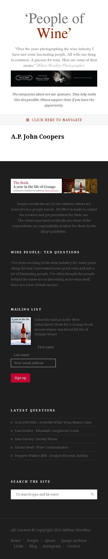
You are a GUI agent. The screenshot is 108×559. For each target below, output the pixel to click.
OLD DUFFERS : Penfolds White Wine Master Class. (53, 422)
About (50, 541)
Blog (33, 546)
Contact (73, 546)
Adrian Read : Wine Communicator (41, 447)
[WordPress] (54, 192)
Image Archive (74, 541)
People (33, 541)
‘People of (54, 26)
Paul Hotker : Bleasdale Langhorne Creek (47, 431)
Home (16, 541)
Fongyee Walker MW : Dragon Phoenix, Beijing (51, 456)
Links (18, 546)
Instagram (52, 546)
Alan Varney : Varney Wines (36, 439)
